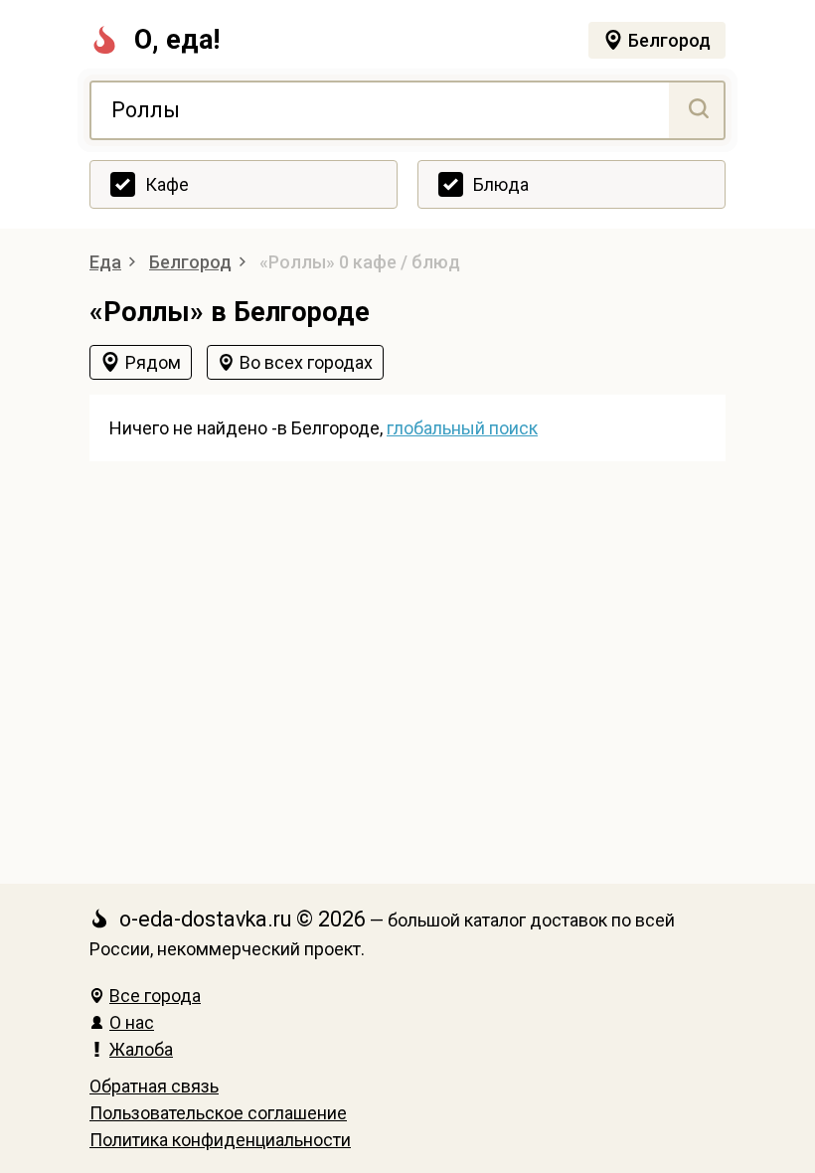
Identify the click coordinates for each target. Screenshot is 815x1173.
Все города (155, 995)
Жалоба (141, 1049)
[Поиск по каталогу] (696, 110)
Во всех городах (306, 362)
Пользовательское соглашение (218, 1112)
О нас (131, 1022)
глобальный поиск (462, 428)
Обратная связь (154, 1086)
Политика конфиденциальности (220, 1139)
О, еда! (177, 40)
